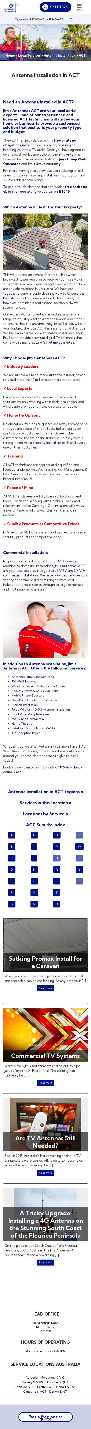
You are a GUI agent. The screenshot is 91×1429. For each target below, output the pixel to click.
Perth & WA (45, 1387)
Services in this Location (44, 802)
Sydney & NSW (32, 1382)
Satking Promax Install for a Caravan (45, 962)
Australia (32, 1377)
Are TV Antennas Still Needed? (45, 1141)
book (78, 767)
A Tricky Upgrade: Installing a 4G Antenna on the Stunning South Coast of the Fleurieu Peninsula (45, 1224)
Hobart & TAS (66, 1387)
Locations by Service (44, 813)
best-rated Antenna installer (52, 375)
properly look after (47, 443)
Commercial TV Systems (45, 1055)
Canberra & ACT (35, 1391)
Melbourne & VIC (52, 1377)
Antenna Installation (60, 55)
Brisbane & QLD (57, 1382)
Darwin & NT (58, 1391)
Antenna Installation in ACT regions (44, 791)
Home (10, 55)
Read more (45, 988)
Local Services (29, 55)
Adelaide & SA (24, 1387)
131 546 (64, 191)
